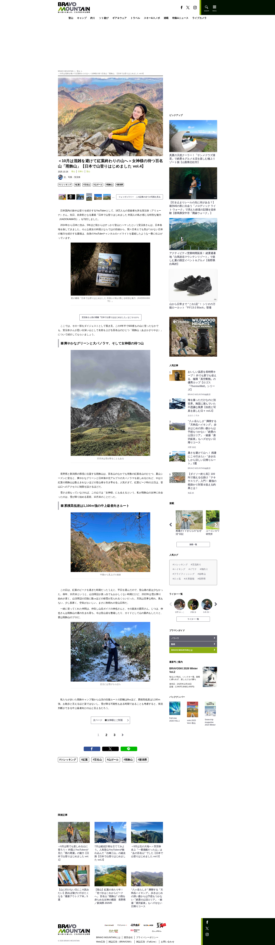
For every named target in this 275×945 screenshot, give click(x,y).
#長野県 (202, 578)
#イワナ (193, 569)
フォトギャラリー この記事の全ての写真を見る (140, 197)
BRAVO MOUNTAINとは (108, 937)
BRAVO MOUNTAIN (66, 71)
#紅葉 (77, 185)
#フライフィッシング (183, 574)
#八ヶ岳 (177, 578)
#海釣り (204, 569)
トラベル (135, 18)
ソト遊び (104, 18)
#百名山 (86, 185)
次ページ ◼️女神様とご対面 (108, 720)
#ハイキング (179, 569)
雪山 (88, 171)
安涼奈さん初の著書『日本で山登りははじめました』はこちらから (110, 317)
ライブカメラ (199, 18)
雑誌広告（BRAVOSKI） (121, 941)
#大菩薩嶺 (189, 578)
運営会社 (128, 937)
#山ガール (98, 185)
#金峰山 (202, 574)
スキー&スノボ (152, 18)
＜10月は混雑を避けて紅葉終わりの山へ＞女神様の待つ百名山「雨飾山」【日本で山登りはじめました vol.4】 (101, 73)
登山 (70, 18)
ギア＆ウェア (119, 18)
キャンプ (82, 18)
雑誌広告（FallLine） (147, 941)
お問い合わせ (167, 941)
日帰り (81, 171)
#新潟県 (119, 185)
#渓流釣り (196, 564)
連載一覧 (193, 544)
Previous (170, 525)
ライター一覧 (193, 619)
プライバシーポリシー (147, 937)
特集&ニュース (180, 18)
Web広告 (100, 941)
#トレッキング (65, 185)
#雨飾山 (109, 185)
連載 (166, 18)
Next (216, 525)
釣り (92, 18)
